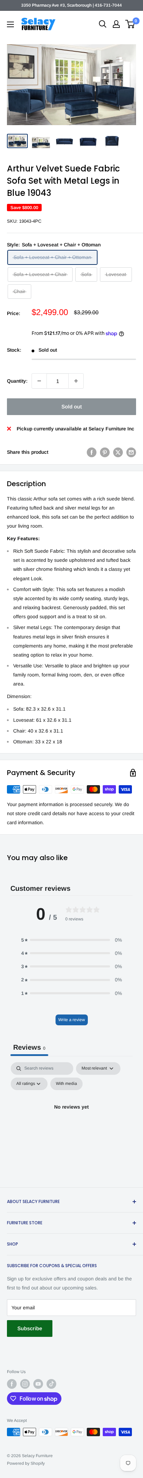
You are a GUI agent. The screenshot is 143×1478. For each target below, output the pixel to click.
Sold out (71, 406)
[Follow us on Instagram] (25, 1384)
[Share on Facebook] (91, 452)
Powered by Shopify (26, 1463)
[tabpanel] (71, 1123)
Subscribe (29, 1328)
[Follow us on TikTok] (51, 1384)
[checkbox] (66, 1084)
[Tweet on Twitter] (118, 452)
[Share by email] (131, 452)
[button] (71, 939)
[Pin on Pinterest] (105, 452)
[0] (130, 24)
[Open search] (103, 24)
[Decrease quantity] (39, 381)
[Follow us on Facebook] (12, 1384)
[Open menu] (10, 24)
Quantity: (17, 381)
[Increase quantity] (76, 381)
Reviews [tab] (29, 1047)
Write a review (71, 1019)
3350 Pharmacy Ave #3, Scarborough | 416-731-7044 (71, 5)
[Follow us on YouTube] (38, 1384)
